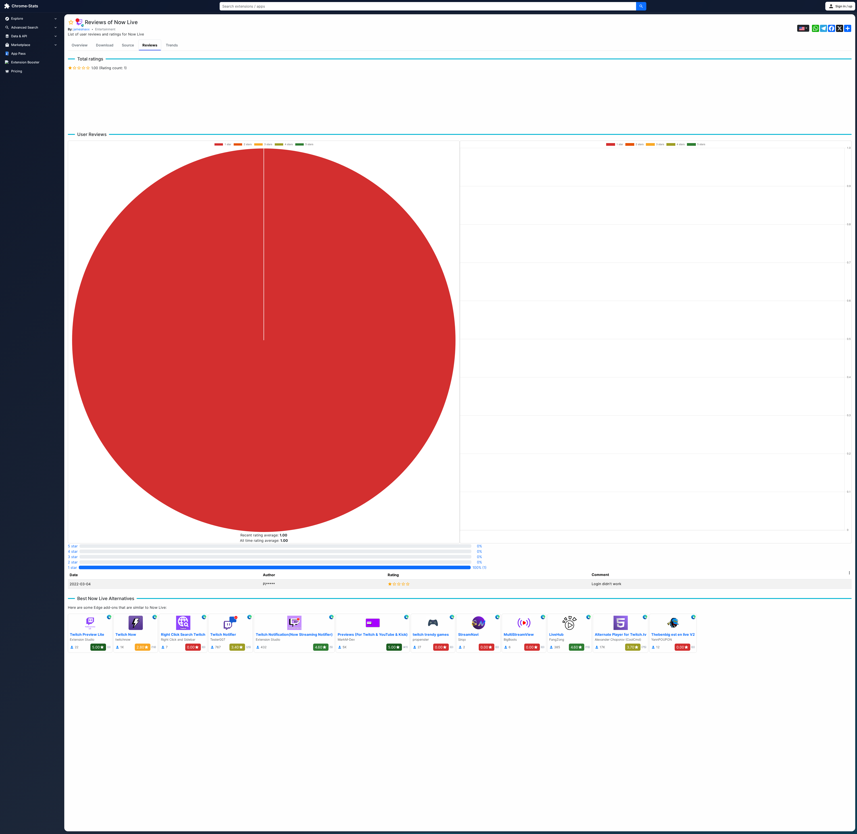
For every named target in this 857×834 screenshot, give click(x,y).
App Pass (18, 54)
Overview (79, 45)
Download (104, 45)
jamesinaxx (81, 29)
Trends (172, 45)
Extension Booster (25, 62)
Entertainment (105, 29)
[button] (840, 6)
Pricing (16, 71)
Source (128, 45)
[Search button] (641, 6)
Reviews (149, 45)
